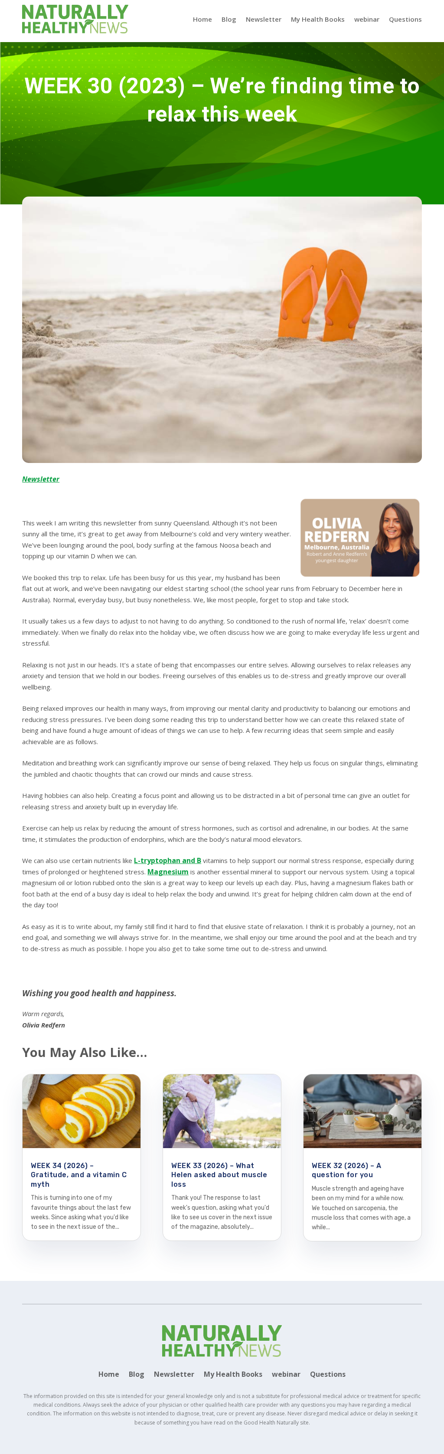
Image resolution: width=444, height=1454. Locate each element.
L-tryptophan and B (167, 860)
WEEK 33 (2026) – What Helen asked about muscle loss (219, 1175)
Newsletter (263, 19)
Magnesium (168, 871)
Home (202, 19)
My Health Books (318, 19)
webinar (366, 19)
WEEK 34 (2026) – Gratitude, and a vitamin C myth (79, 1175)
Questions (405, 19)
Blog (229, 19)
